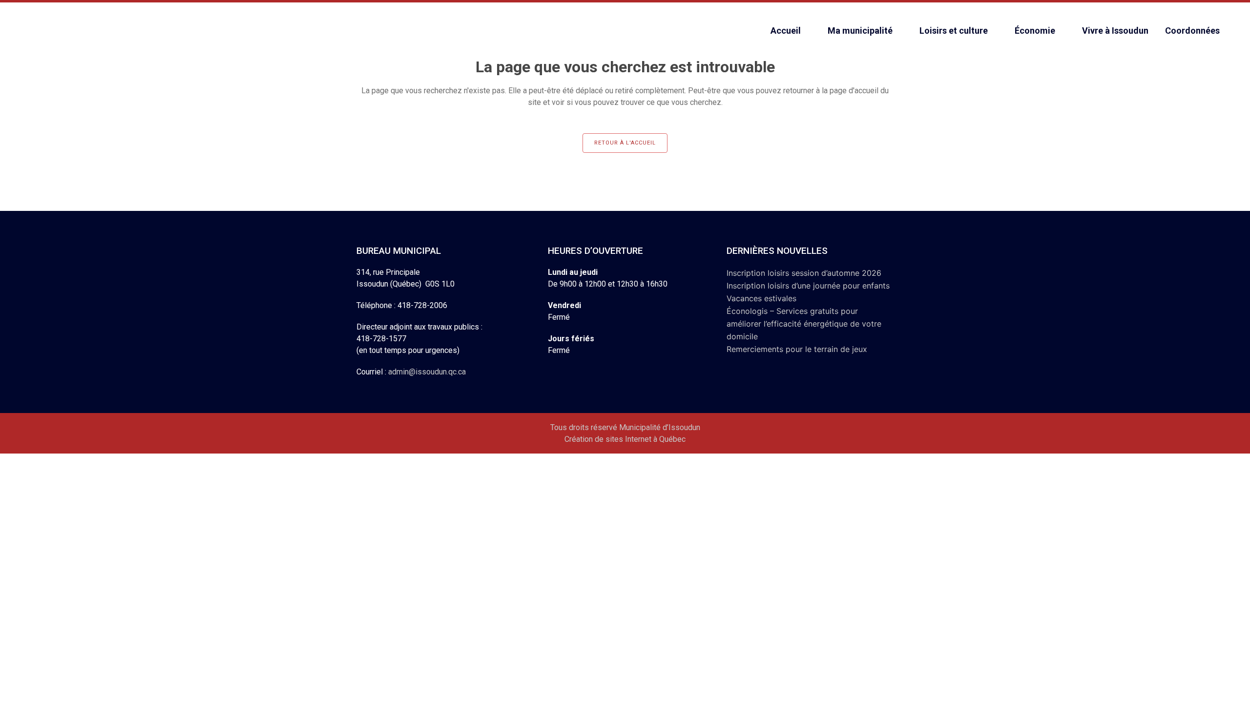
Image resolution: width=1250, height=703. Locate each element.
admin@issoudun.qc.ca (427, 371)
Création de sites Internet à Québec (625, 439)
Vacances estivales (761, 298)
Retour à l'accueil (625, 143)
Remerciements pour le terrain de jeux (797, 349)
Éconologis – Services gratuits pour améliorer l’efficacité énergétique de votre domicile (804, 323)
